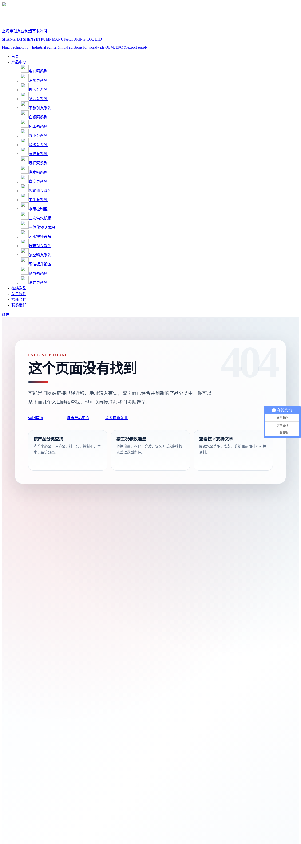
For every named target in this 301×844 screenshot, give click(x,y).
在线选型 (18, 288)
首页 (15, 56)
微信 (5, 315)
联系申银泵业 (116, 418)
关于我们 (18, 294)
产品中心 (18, 62)
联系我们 (18, 305)
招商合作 (18, 300)
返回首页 (35, 418)
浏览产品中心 (78, 418)
